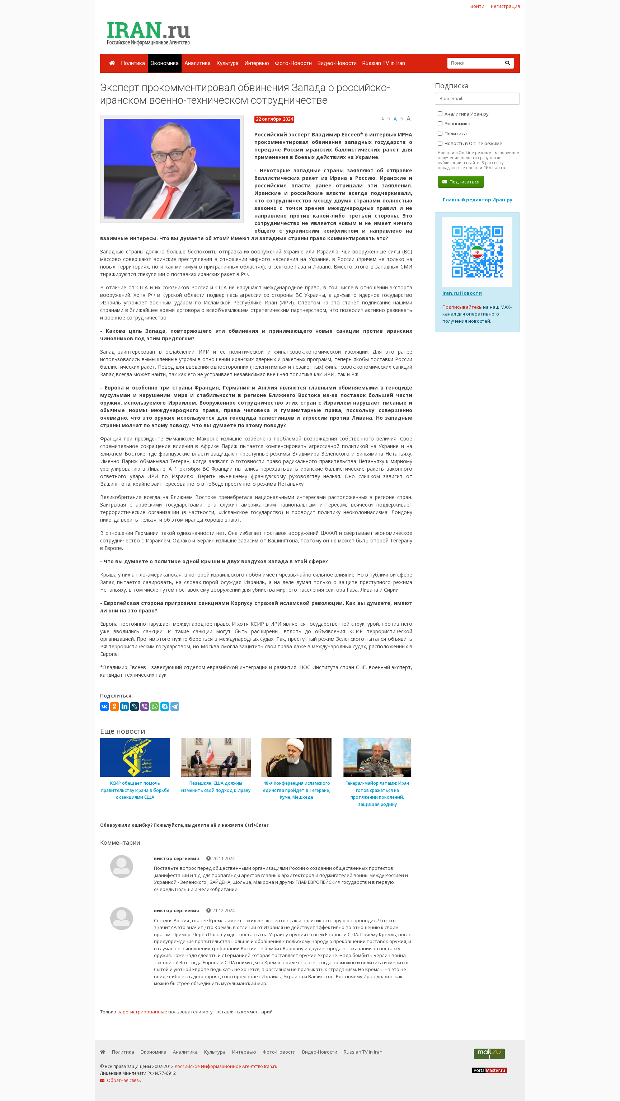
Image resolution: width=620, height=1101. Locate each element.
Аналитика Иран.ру (466, 114)
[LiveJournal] (134, 706)
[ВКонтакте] (104, 706)
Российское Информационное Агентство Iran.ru (226, 1066)
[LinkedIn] (124, 706)
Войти (477, 6)
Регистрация (505, 6)
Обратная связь (123, 1080)
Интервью (256, 63)
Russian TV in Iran (383, 63)
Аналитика (197, 63)
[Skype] (164, 706)
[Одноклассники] (114, 706)
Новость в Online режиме (472, 143)
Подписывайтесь (462, 307)
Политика (133, 63)
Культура (227, 63)
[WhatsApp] (154, 706)
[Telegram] (174, 706)
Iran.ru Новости (462, 293)
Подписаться (463, 181)
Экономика (165, 63)
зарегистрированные (142, 1011)
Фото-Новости (293, 63)
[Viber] (144, 706)
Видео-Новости (337, 63)
